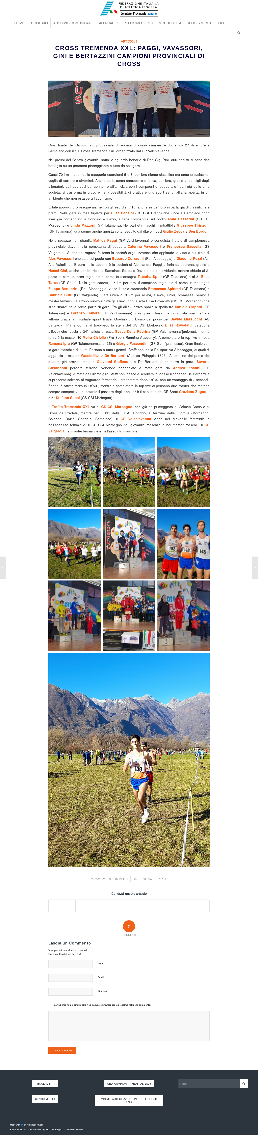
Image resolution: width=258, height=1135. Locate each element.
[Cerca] (239, 33)
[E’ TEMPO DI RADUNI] (3, 568)
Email (101, 976)
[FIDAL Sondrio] (129, 9)
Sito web (102, 990)
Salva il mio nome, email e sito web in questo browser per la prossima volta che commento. (102, 1004)
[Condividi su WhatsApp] (115, 906)
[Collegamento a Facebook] (245, 9)
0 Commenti (118, 879)
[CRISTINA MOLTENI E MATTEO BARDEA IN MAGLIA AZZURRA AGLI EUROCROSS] (255, 568)
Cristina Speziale (152, 879)
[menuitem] (19, 23)
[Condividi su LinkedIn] (142, 906)
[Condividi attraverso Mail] (196, 906)
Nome (101, 963)
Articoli (129, 41)
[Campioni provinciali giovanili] (129, 109)
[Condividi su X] (89, 906)
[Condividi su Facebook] (62, 906)
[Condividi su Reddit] (169, 906)
